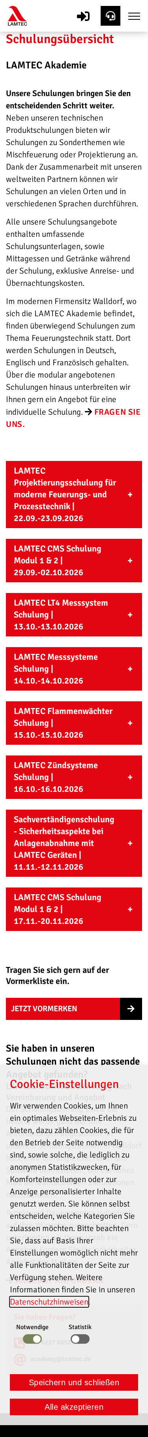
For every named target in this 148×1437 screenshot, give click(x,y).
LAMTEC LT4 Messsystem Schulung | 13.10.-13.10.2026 (61, 614)
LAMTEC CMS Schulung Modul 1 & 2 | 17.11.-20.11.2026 (57, 909)
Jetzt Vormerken (44, 1009)
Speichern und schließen (74, 1382)
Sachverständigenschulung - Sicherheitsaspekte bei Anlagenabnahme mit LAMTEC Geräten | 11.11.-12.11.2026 (64, 843)
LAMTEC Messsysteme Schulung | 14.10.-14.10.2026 (56, 668)
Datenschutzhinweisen (49, 1302)
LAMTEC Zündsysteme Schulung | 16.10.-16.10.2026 (56, 777)
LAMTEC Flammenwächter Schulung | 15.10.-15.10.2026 (63, 723)
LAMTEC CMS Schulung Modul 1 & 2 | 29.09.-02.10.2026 (57, 560)
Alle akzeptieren (74, 1407)
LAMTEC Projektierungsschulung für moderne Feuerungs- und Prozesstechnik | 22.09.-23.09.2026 (65, 494)
